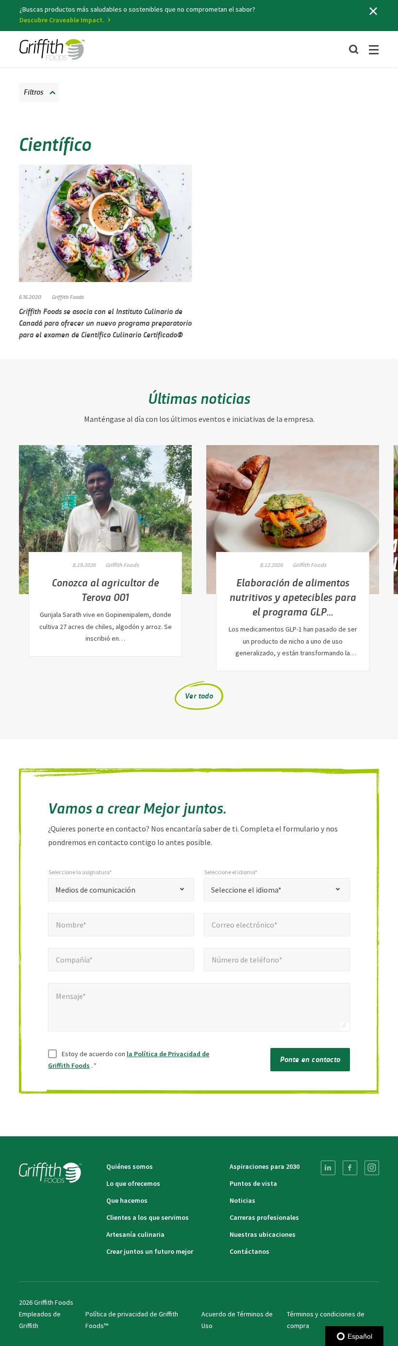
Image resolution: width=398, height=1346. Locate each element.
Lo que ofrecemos (133, 1183)
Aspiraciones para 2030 (264, 1166)
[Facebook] (350, 1168)
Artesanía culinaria (135, 1234)
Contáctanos (249, 1251)
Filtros (33, 91)
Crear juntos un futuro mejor (149, 1251)
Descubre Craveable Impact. (61, 20)
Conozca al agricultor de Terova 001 (105, 589)
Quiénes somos (129, 1166)
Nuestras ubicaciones (263, 1234)
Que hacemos (127, 1200)
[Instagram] (372, 1168)
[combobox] (121, 889)
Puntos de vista (253, 1183)
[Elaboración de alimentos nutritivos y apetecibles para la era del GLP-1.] (292, 519)
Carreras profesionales (264, 1217)
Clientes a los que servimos (147, 1217)
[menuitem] (328, 1168)
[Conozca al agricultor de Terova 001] (105, 519)
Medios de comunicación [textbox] (95, 890)
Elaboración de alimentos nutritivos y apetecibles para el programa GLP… (293, 596)
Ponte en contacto (310, 1059)
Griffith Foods (68, 296)
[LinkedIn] (328, 1168)
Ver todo (199, 695)
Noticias (242, 1200)
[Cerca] (373, 11)
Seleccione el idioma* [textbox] (246, 890)
